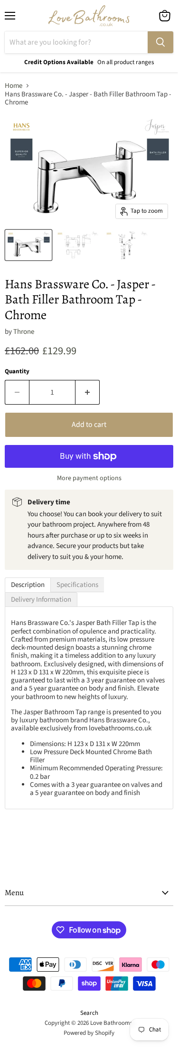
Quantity (17, 371)
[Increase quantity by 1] (87, 392)
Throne (23, 332)
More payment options (89, 478)
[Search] (160, 42)
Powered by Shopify (89, 1033)
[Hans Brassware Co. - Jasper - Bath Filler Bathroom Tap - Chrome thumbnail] (28, 245)
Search (89, 1013)
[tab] (28, 584)
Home (13, 86)
